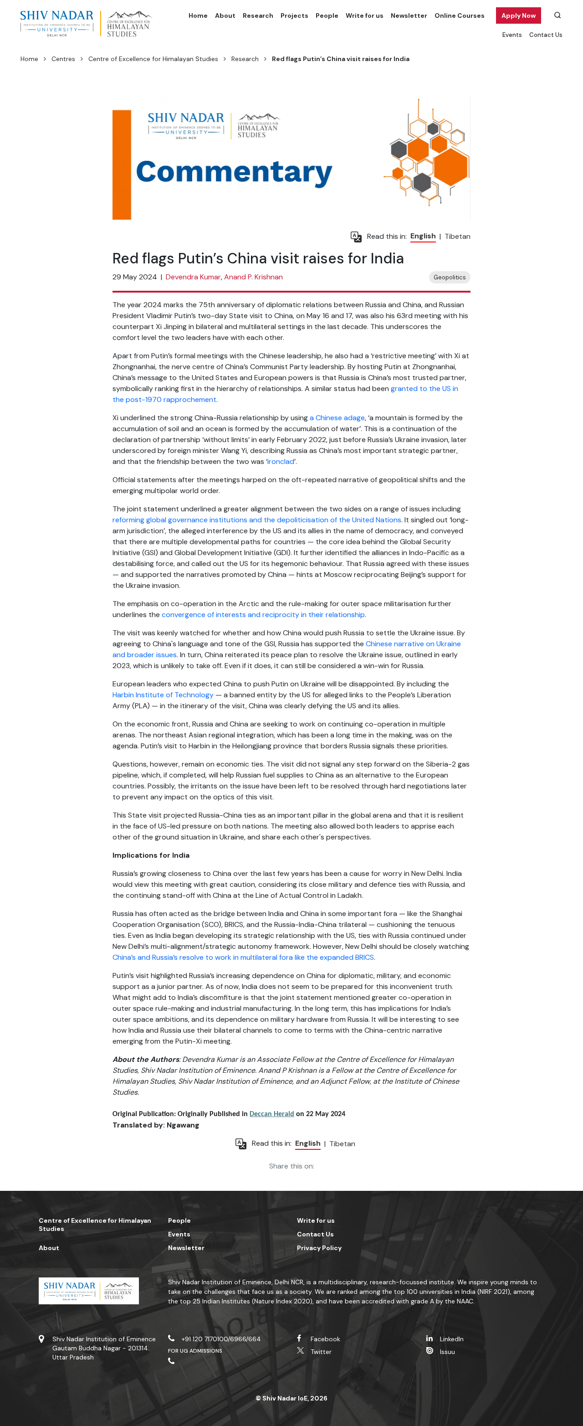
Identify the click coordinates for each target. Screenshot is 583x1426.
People (327, 15)
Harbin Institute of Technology (163, 695)
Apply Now (518, 15)
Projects (294, 15)
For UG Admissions (195, 1350)
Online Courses (460, 15)
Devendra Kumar (193, 277)
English (423, 236)
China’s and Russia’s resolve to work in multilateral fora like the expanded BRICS (243, 957)
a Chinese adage (337, 417)
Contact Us (546, 35)
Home (198, 15)
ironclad (280, 461)
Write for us (365, 15)
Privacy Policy (319, 1248)
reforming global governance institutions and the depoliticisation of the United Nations (257, 520)
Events (512, 35)
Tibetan (457, 236)
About (225, 15)
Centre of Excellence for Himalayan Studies (153, 59)
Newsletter (409, 15)
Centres (63, 59)
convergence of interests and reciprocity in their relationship (263, 614)
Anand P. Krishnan (253, 277)
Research (258, 15)
